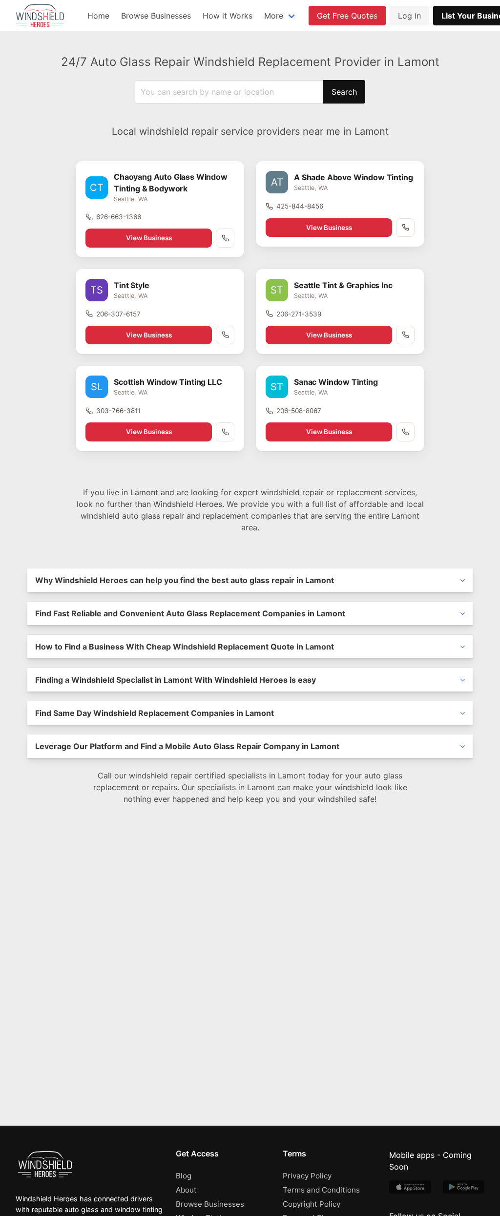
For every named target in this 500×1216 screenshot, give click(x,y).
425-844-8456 (299, 206)
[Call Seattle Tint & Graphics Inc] (405, 335)
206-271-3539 (298, 314)
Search (344, 92)
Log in (409, 16)
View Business (149, 238)
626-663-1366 (118, 217)
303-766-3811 (118, 411)
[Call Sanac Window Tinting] (405, 431)
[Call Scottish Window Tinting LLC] (225, 431)
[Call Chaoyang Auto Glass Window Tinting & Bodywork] (225, 238)
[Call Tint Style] (225, 335)
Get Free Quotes (347, 16)
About (186, 1190)
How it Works (227, 16)
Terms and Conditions (321, 1190)
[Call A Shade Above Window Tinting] (405, 227)
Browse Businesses (156, 16)
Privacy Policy (307, 1175)
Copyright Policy (311, 1204)
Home (98, 16)
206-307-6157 (118, 314)
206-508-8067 (298, 411)
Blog (183, 1175)
